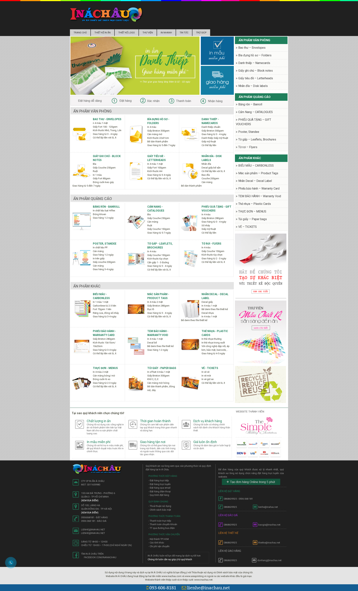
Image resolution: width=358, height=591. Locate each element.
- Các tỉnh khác (156, 542)
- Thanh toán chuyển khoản (162, 524)
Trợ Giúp (201, 32)
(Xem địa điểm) (89, 500)
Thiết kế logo (126, 32)
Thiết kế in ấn (103, 32)
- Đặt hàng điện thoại (159, 491)
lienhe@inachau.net (208, 587)
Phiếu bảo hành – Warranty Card (259, 188)
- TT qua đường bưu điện (161, 528)
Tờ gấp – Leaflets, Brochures (257, 139)
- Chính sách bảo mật (159, 509)
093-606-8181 (162, 587)
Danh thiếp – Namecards (254, 63)
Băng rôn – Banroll (250, 104)
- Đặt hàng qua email (159, 487)
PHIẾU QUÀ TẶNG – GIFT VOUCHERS (253, 122)
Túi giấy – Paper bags (252, 219)
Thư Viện (148, 32)
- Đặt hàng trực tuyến (159, 484)
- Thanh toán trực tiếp (159, 520)
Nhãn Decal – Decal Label (255, 181)
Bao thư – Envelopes (252, 47)
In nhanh (166, 32)
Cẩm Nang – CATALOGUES (255, 112)
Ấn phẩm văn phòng (92, 111)
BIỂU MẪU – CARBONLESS (256, 165)
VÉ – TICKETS (247, 227)
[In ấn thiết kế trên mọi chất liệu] (106, 14)
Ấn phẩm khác (87, 286)
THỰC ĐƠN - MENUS (105, 368)
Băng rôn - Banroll (106, 206)
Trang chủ (80, 32)
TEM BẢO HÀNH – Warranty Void (259, 196)
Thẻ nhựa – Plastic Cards (254, 204)
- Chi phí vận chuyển (158, 546)
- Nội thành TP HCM (158, 539)
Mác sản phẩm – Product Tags (258, 173)
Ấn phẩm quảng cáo (92, 198)
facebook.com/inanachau (100, 557)
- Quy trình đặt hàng (158, 495)
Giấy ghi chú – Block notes (255, 70)
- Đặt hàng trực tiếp (158, 480)
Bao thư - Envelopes (107, 119)
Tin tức (184, 32)
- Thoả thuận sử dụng (159, 506)
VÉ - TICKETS (210, 368)
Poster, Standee (104, 243)
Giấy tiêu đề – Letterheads (255, 78)
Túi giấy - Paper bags (161, 368)
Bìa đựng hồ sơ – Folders (254, 55)
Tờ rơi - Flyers (211, 243)
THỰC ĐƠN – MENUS (252, 211)
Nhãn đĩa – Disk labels (253, 86)
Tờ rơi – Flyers (247, 147)
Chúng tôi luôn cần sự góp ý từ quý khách (170, 559)
